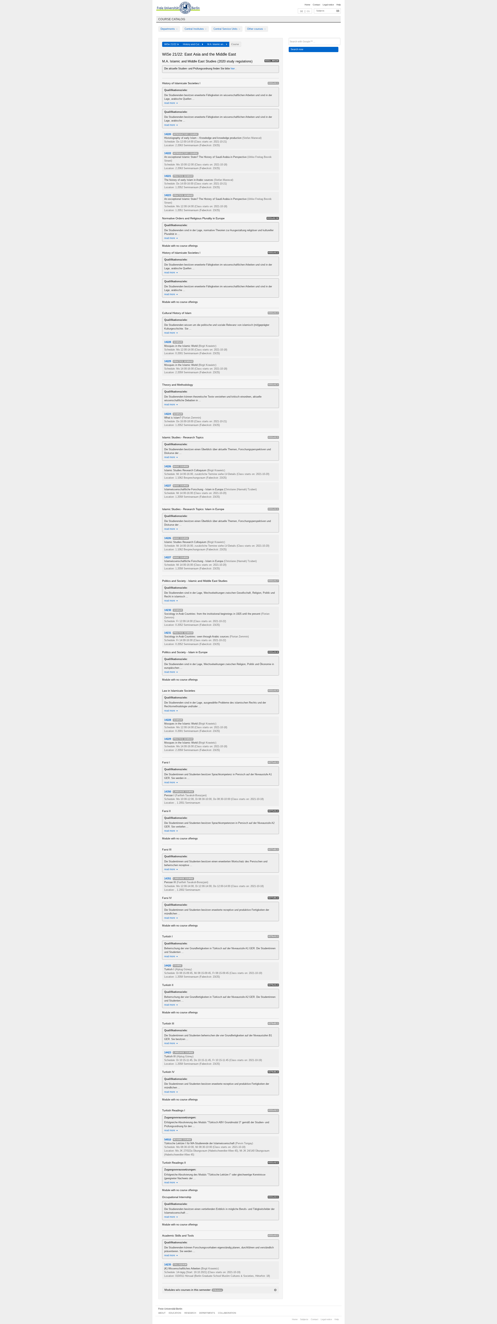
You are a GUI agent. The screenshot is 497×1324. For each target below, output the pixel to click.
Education (175, 1313)
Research (190, 1313)
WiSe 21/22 (171, 44)
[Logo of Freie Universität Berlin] (178, 8)
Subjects (320, 11)
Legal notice (328, 4)
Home (307, 4)
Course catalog (171, 19)
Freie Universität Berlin (170, 1308)
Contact (316, 4)
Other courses (255, 28)
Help (338, 4)
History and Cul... (192, 44)
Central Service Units (226, 28)
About (162, 1313)
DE (301, 11)
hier (233, 68)
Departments (168, 28)
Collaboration (227, 1313)
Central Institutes (195, 28)
